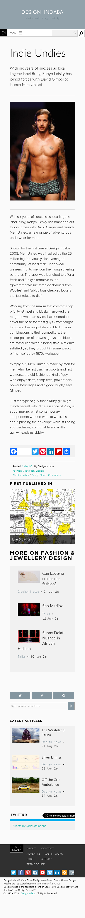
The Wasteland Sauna (53, 732)
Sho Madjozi (52, 605)
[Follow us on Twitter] (20, 695)
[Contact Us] (71, 872)
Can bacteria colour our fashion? (53, 578)
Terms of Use (36, 864)
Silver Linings (52, 757)
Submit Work (53, 853)
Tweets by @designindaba (29, 825)
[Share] (66, 451)
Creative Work (21, 475)
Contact (47, 848)
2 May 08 (26, 466)
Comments (54, 475)
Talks (46, 613)
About (31, 848)
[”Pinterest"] (63, 695)
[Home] (42, 12)
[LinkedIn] (50, 451)
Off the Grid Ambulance (51, 782)
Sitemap (46, 859)
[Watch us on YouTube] (42, 872)
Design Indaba (28, 893)
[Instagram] (35, 872)
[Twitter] (35, 451)
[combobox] (64, 33)
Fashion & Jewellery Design (28, 470)
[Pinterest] (42, 451)
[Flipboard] (58, 451)
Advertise (33, 853)
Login (30, 859)
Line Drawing (21, 539)
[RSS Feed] (64, 872)
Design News (38, 475)
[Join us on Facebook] (42, 695)
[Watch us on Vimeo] (50, 872)
